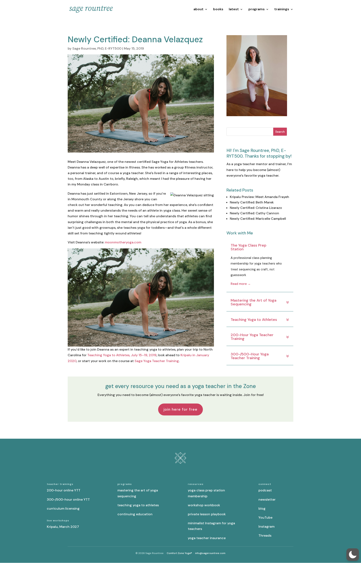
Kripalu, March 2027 (63, 526)
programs (256, 9)
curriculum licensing (63, 508)
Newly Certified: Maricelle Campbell (258, 218)
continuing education (135, 514)
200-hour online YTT (63, 490)
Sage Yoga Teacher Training (157, 361)
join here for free (180, 409)
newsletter (267, 499)
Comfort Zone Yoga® (179, 553)
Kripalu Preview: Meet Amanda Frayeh (259, 197)
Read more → (241, 284)
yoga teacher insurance (207, 538)
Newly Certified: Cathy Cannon (254, 213)
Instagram (266, 526)
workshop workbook (204, 505)
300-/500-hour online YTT (68, 499)
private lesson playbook (207, 514)
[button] (352, 554)
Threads (264, 535)
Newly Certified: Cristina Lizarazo (256, 208)
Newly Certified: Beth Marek (252, 202)
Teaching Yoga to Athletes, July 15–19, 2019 (121, 355)
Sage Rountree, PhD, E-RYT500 (96, 48)
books (218, 9)
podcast (265, 490)
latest (234, 9)
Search (280, 132)
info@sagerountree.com (210, 553)
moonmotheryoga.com (123, 242)
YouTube (265, 517)
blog (262, 508)
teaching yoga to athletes (138, 505)
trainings (281, 9)
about (198, 9)
